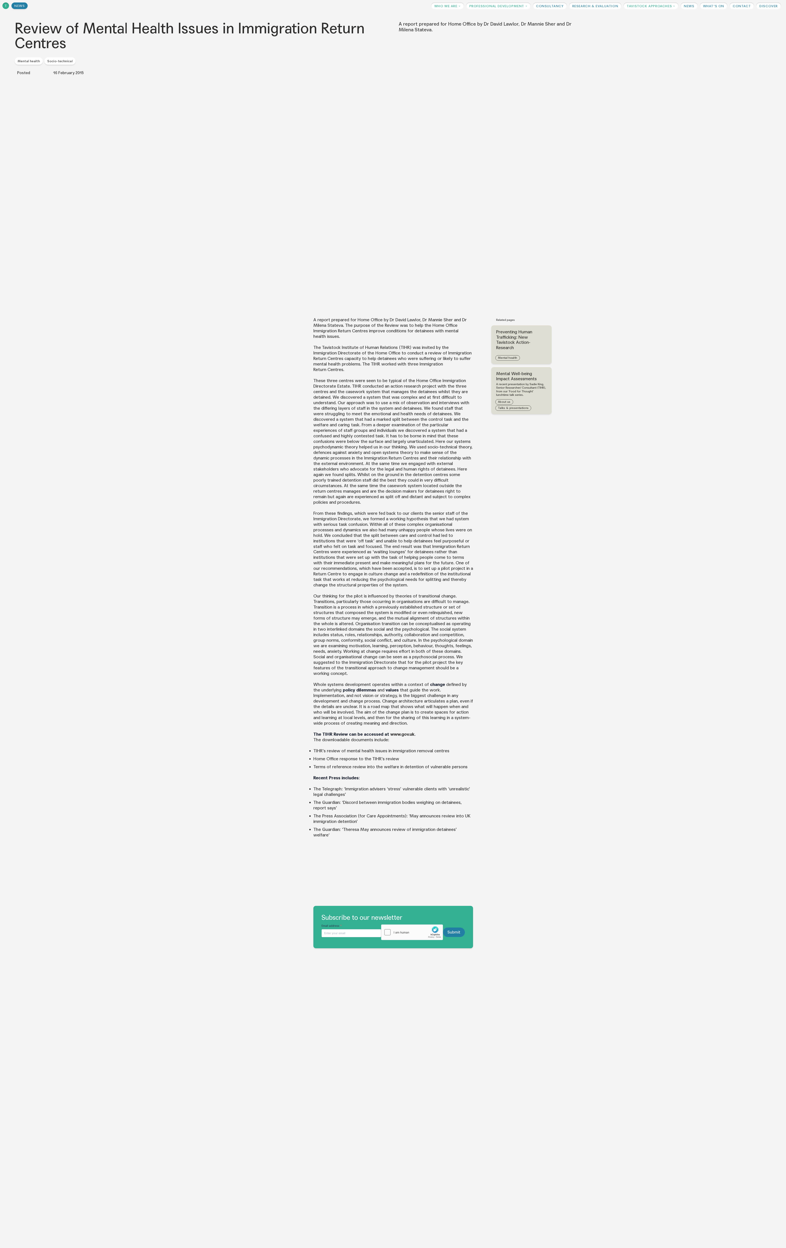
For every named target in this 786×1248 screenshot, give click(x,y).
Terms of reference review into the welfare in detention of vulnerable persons (390, 766)
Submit (454, 932)
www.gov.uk (402, 734)
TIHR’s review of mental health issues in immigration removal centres (381, 751)
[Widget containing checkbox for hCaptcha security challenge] (412, 932)
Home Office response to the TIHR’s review (356, 758)
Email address (332, 926)
